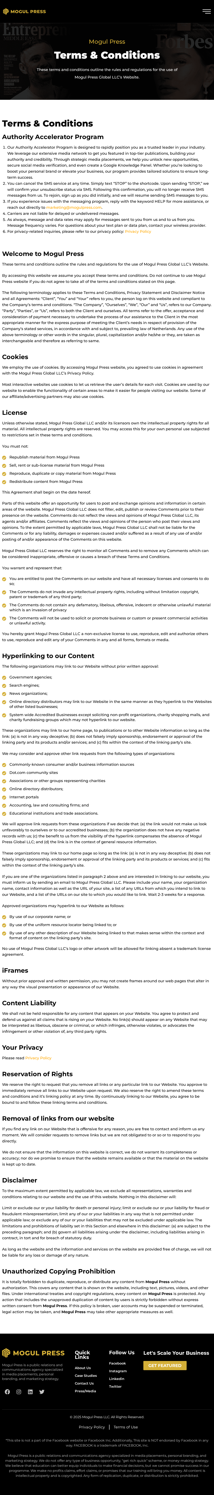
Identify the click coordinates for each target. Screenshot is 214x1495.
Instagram (118, 1371)
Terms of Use (126, 1427)
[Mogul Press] (24, 11)
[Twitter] (42, 1391)
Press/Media (85, 1391)
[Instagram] (19, 1391)
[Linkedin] (30, 1391)
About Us (83, 1368)
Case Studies (86, 1376)
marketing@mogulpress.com (74, 207)
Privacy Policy (138, 231)
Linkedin (116, 1379)
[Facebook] (7, 1391)
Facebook (117, 1363)
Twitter (115, 1387)
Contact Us (84, 1383)
